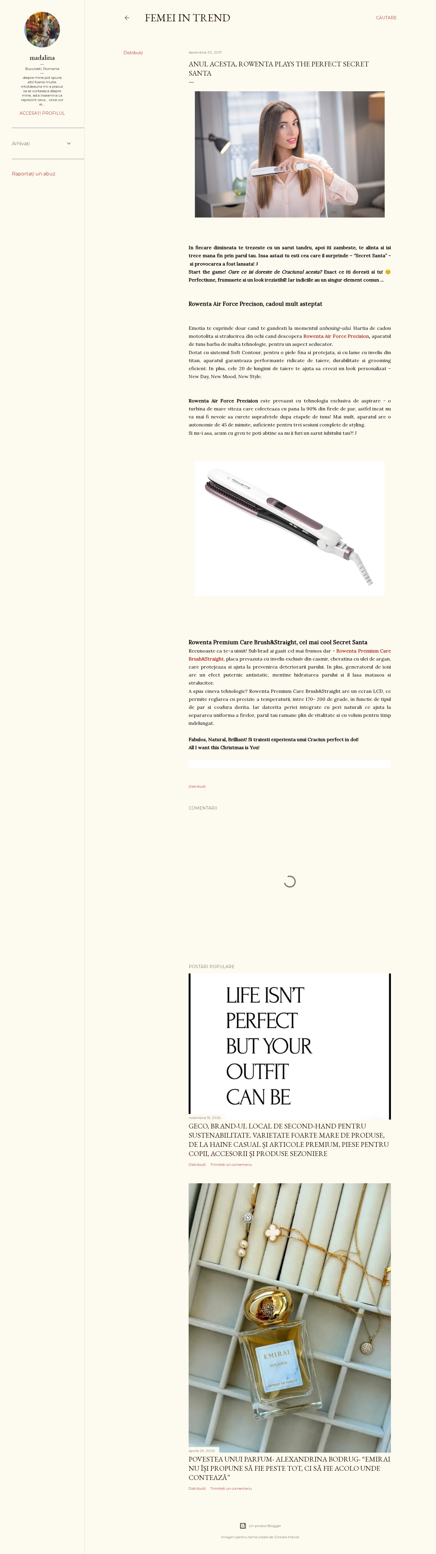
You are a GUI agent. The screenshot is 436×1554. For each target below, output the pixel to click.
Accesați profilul (42, 113)
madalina (42, 57)
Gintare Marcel (286, 1537)
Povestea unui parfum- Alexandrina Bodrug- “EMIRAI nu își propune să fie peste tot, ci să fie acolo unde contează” (289, 1468)
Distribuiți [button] (133, 52)
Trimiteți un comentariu (231, 1164)
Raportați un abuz (33, 174)
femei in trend (187, 18)
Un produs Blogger (265, 1525)
